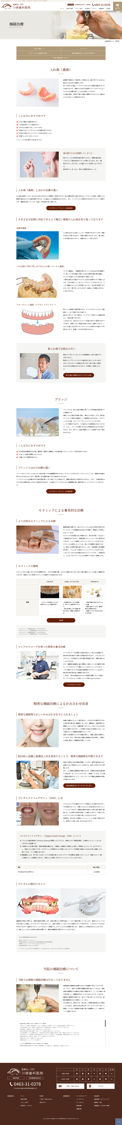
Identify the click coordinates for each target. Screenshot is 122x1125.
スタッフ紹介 (79, 8)
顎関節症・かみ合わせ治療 (101, 1105)
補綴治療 (78, 1109)
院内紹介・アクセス (90, 8)
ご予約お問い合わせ (117, 8)
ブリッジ (82, 48)
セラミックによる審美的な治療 (38, 53)
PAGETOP (118, 1121)
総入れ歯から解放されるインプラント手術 (78, 375)
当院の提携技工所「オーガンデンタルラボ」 (79, 785)
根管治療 (78, 1105)
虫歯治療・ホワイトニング (101, 1099)
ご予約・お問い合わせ (72, 1086)
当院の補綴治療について (60, 58)
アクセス (100, 1086)
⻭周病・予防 (98, 1102)
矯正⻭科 (96, 1096)
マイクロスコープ (81, 1096)
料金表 (108, 8)
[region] (61, 1033)
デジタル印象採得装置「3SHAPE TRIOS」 (28, 937)
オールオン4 (79, 1102)
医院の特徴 (69, 8)
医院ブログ (43, 1102)
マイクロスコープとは (74, 685)
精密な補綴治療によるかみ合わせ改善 (82, 53)
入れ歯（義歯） (37, 48)
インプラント (80, 1099)
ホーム (62, 8)
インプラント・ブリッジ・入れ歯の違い (61, 208)
